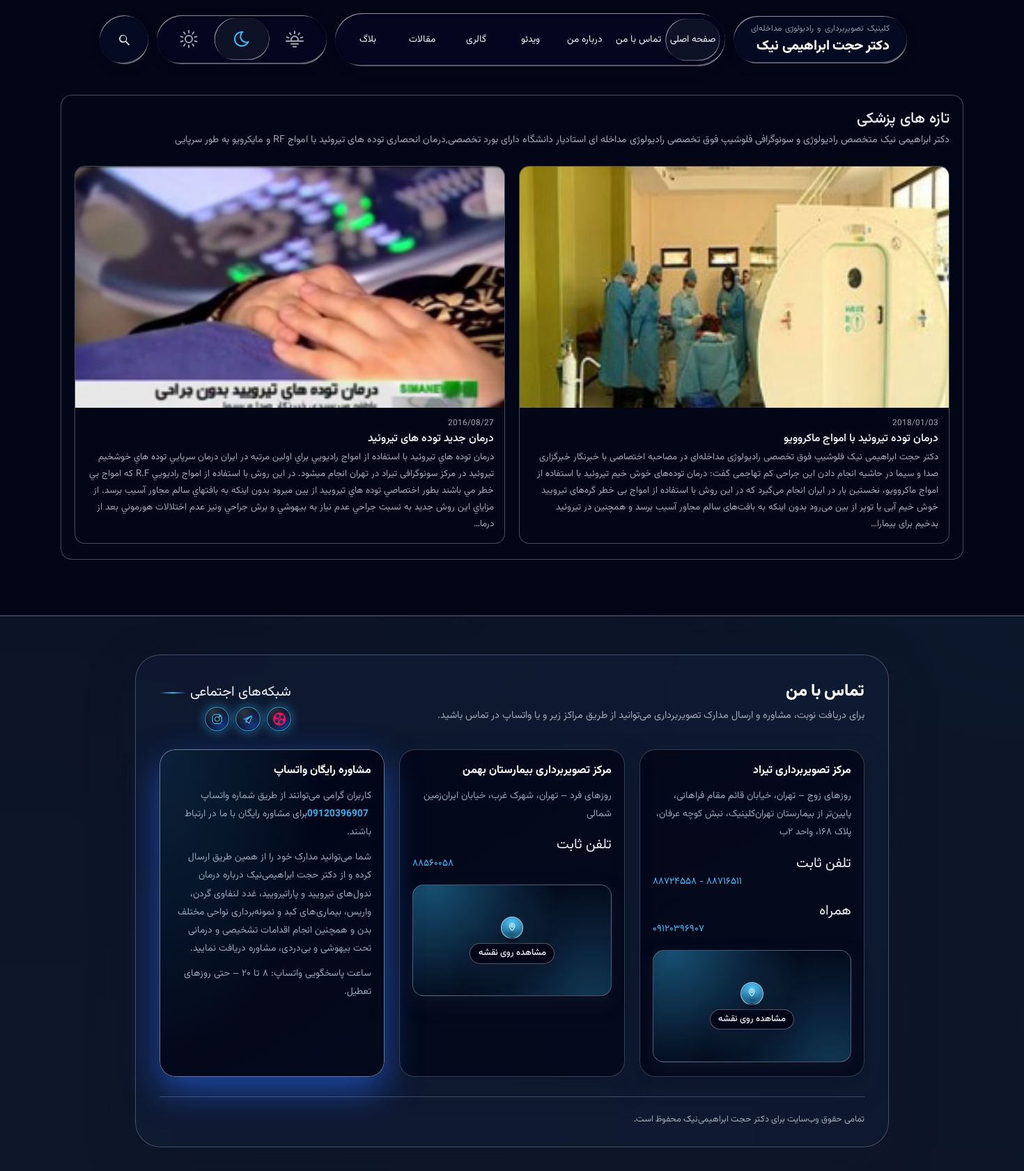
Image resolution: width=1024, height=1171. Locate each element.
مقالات (422, 39)
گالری (476, 39)
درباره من (585, 39)
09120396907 (339, 813)
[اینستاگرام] (217, 719)
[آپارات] (279, 719)
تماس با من (638, 39)
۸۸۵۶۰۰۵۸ (432, 864)
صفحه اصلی (692, 39)
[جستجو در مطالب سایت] (124, 39)
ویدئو (530, 39)
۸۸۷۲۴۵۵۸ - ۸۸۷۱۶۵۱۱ (697, 882)
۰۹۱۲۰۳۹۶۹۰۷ (678, 929)
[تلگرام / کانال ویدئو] (247, 719)
